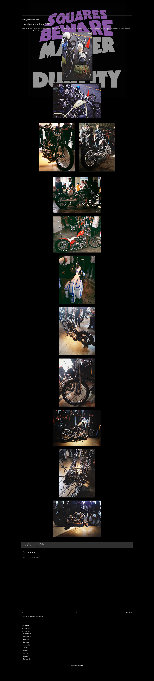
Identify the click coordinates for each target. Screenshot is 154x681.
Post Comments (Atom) (36, 616)
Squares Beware (25, 8)
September (26, 642)
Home (77, 613)
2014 (25, 628)
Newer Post (25, 613)
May (24, 650)
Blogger (80, 665)
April (25, 653)
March (25, 656)
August (25, 645)
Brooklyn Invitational (33, 546)
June (24, 648)
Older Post (129, 613)
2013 (25, 631)
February (26, 659)
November (26, 636)
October (25, 639)
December (26, 634)
